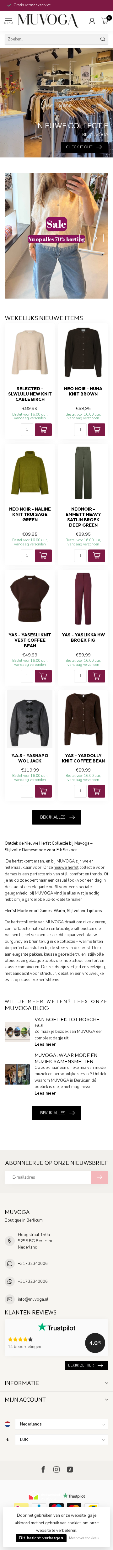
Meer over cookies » (84, 1538)
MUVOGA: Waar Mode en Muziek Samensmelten (66, 1058)
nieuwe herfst (66, 867)
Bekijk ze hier (81, 1365)
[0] (104, 20)
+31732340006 (33, 1263)
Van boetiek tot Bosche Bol (67, 1022)
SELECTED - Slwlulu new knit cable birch (30, 394)
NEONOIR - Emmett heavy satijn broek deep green (83, 517)
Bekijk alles (52, 817)
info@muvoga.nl (33, 1299)
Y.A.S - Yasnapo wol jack (29, 758)
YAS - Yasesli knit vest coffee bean (29, 640)
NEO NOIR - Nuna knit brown (83, 391)
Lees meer (45, 1044)
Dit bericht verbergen (41, 1538)
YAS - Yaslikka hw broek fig (83, 637)
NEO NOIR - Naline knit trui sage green (30, 515)
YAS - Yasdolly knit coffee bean (83, 758)
